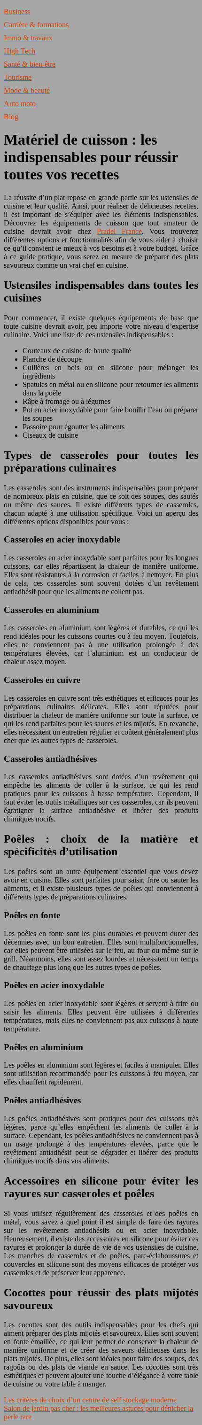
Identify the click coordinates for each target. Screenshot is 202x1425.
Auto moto (20, 104)
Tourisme (17, 77)
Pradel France (119, 231)
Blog (11, 117)
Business (17, 11)
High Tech (19, 51)
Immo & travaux (28, 38)
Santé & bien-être (29, 64)
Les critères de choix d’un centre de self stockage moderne (90, 1400)
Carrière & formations (36, 25)
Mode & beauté (27, 90)
